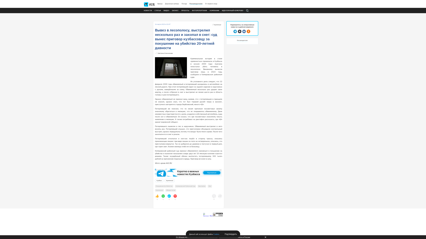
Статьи (158, 10)
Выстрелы (201, 186)
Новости (148, 10)
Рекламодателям (195, 4)
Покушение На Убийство (164, 186)
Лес (210, 186)
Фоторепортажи (199, 10)
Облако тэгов (170, 190)
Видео (166, 10)
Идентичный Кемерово (232, 10)
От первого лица (211, 4)
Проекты (185, 10)
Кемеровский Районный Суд (185, 186)
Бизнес (175, 10)
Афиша (159, 4)
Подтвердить (231, 234)
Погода (184, 4)
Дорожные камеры (172, 4)
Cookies (216, 234)
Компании (214, 10)
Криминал (169, 180)
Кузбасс (159, 180)
